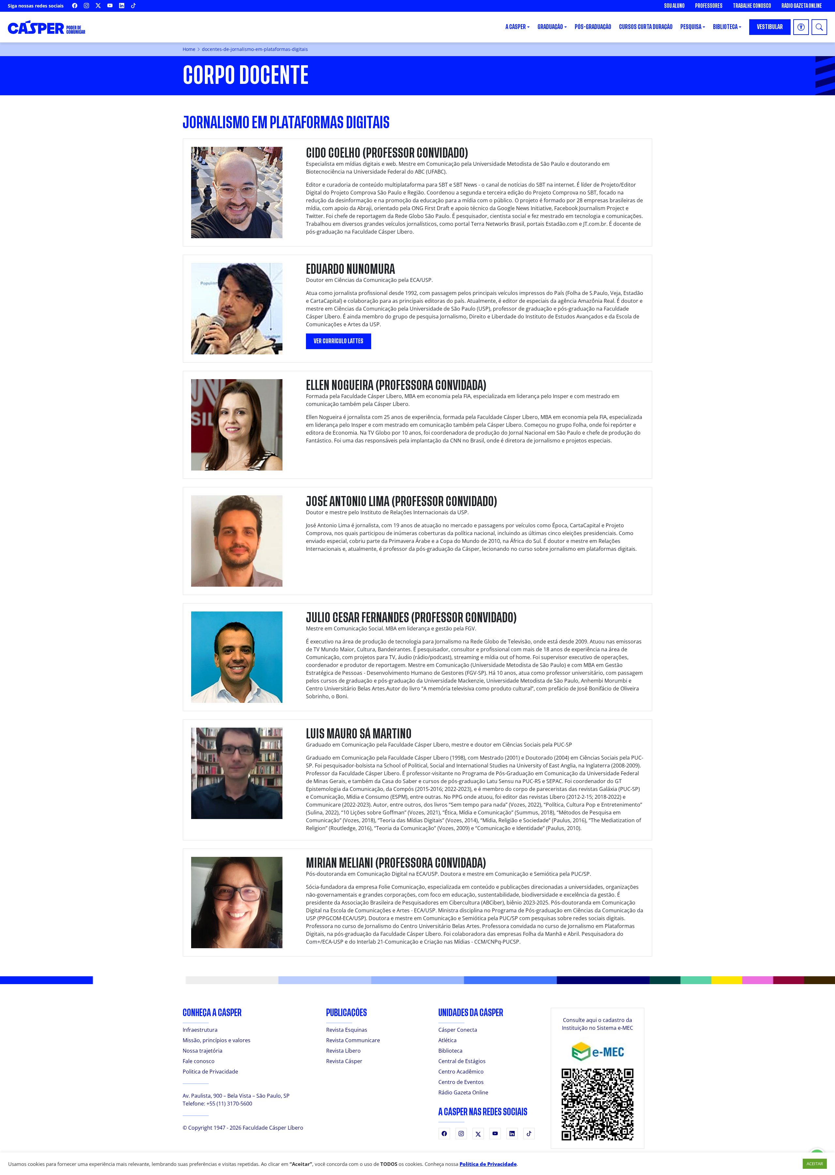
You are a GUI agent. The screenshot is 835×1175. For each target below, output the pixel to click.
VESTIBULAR (770, 27)
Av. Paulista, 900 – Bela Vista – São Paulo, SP (236, 1095)
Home (189, 49)
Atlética (447, 1040)
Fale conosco (199, 1061)
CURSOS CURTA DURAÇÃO (646, 27)
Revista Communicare (353, 1040)
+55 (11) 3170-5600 (229, 1103)
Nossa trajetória (202, 1050)
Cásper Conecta (457, 1029)
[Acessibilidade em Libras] (801, 27)
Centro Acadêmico (461, 1071)
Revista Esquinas (346, 1029)
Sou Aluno (674, 6)
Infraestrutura (200, 1029)
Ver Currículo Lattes (338, 341)
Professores (708, 6)
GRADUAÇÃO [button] (550, 27)
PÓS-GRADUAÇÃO (593, 27)
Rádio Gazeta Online (802, 6)
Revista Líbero (343, 1050)
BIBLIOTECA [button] (725, 27)
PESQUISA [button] (690, 27)
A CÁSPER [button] (516, 27)
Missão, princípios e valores (216, 1040)
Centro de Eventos (461, 1082)
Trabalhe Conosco (752, 6)
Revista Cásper (344, 1061)
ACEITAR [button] (815, 1164)
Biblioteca (450, 1050)
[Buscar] (819, 27)
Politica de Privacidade (210, 1071)
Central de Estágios (462, 1061)
